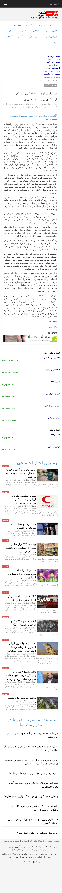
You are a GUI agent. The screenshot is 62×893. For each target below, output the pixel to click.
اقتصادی (29, 25)
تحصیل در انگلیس (52, 74)
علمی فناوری (51, 30)
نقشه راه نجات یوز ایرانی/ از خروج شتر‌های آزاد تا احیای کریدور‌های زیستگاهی (21, 647)
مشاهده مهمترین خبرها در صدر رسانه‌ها (31, 722)
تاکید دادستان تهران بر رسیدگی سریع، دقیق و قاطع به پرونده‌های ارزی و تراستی (21, 675)
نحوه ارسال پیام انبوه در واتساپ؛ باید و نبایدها (33, 773)
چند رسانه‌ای (35, 36)
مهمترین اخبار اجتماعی (38, 462)
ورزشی (17, 25)
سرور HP (55, 381)
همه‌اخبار (53, 25)
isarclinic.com (53, 59)
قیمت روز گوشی (52, 62)
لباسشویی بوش (53, 68)
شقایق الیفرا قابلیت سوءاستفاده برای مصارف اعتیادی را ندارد (22, 574)
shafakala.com (9, 421)
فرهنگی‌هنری (51, 36)
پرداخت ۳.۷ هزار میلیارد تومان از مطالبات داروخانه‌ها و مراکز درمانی (21, 548)
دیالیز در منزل (54, 418)
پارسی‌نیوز (54, 3)
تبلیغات (25, 841)
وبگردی (21, 36)
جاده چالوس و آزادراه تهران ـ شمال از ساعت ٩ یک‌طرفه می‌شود (21, 473)
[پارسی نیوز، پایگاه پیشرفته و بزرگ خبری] (44, 15)
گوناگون (9, 36)
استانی (25, 30)
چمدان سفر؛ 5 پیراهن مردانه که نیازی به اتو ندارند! (31, 796)
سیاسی (41, 25)
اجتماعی (36, 30)
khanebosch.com (51, 71)
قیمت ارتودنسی (53, 56)
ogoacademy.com (51, 77)
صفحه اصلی (53, 841)
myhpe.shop (8, 384)
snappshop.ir (53, 65)
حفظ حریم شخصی (11, 841)
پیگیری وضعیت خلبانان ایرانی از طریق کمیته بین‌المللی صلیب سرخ (24, 499)
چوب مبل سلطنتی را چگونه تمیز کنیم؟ (37, 832)
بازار (55, 42)
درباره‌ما (42, 841)
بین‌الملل (13, 30)
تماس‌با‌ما (33, 841)
